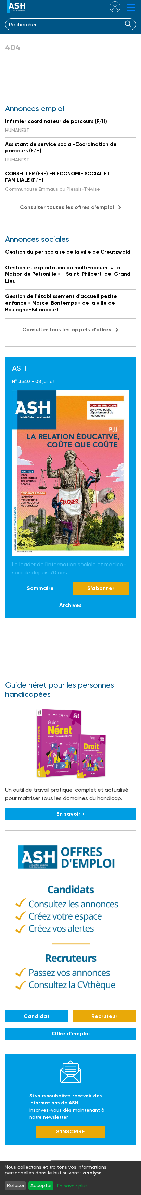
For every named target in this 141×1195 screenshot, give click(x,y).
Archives (70, 605)
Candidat (37, 1016)
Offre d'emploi (71, 1033)
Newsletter (70, 1071)
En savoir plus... (74, 1186)
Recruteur (104, 1016)
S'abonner (100, 588)
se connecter (110, 6)
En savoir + (70, 814)
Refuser (15, 1185)
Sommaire (40, 588)
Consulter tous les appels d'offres (66, 329)
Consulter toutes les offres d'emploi (67, 207)
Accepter (41, 1185)
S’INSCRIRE (70, 1131)
